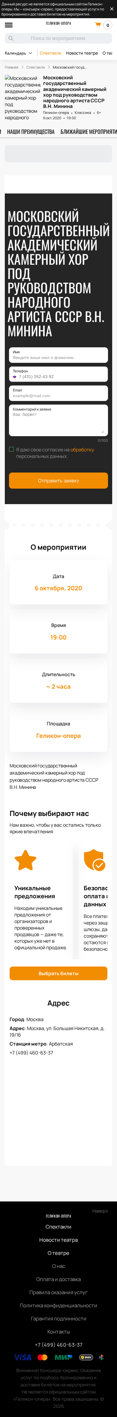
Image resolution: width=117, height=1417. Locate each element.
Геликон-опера (58, 23)
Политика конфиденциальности (58, 1305)
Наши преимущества (31, 131)
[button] (15, 376)
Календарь (15, 53)
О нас (58, 1266)
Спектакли (50, 53)
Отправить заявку (58, 480)
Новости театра (82, 53)
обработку (82, 449)
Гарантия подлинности (58, 1318)
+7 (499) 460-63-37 (31, 1052)
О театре (58, 1252)
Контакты (58, 1331)
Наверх (100, 1211)
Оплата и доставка (58, 1279)
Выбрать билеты (59, 973)
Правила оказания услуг (58, 1292)
